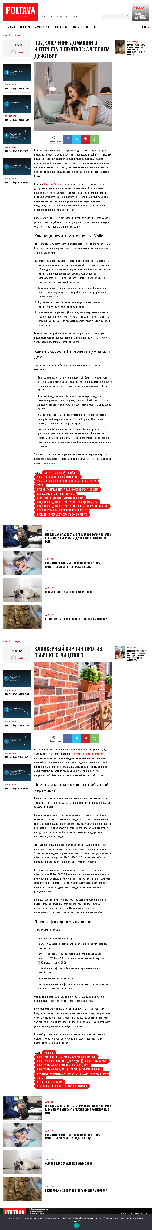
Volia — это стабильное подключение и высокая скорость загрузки (66, 483)
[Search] (127, 16)
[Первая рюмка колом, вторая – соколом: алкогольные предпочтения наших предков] (120, 47)
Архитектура (139, 8)
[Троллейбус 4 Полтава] (17, 166)
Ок (76, 1225)
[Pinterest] (85, 139)
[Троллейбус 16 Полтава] (17, 72)
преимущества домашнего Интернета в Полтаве (62, 510)
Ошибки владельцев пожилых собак (68, 592)
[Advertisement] (133, 104)
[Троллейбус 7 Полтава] (17, 135)
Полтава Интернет (54, 184)
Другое (18, 35)
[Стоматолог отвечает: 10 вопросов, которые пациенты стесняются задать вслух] (22, 563)
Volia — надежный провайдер (61, 473)
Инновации (133, 42)
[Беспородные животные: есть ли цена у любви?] (22, 617)
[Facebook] (67, 139)
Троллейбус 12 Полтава (17, 119)
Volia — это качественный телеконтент (58, 477)
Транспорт (10, 85)
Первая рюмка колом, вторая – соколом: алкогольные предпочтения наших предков (136, 50)
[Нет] (148, 1222)
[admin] (14, 52)
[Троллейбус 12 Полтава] (17, 103)
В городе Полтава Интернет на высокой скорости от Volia (67, 489)
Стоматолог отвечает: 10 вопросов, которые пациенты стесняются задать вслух (73, 565)
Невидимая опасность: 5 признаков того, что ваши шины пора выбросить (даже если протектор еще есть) (78, 538)
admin (20, 52)
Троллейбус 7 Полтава (16, 151)
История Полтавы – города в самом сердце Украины (140, 14)
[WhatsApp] (94, 139)
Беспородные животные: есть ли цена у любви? (76, 619)
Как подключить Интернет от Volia (55, 493)
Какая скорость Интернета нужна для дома (60, 498)
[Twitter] (76, 139)
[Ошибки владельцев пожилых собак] (22, 590)
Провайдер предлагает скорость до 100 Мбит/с (62, 514)
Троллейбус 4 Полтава (16, 182)
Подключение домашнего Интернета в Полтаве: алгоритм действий (72, 506)
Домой (6, 35)
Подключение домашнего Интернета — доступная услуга (67, 502)
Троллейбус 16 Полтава (17, 88)
